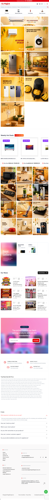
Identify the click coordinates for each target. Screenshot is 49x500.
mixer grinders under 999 (26, 383)
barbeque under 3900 (5, 391)
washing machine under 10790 (30, 386)
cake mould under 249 (15, 394)
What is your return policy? (8, 427)
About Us (5, 454)
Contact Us (5, 455)
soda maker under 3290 (15, 385)
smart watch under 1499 (5, 394)
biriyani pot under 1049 (36, 397)
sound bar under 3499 (27, 397)
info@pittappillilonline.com (28, 457)
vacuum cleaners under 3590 (18, 386)
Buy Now (6, 163)
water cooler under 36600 (36, 396)
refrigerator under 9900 (5, 385)
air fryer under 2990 (14, 391)
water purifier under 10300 (25, 396)
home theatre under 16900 (33, 380)
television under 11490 (37, 382)
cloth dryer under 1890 (5, 399)
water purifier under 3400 (35, 394)
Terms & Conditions (21, 494)
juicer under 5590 (16, 382)
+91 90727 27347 (26, 468)
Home (4, 452)
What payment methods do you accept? (11, 415)
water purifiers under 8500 (16, 388)
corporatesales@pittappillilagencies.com (31, 469)
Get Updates (36, 340)
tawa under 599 (14, 399)
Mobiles (4, 472)
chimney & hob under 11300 (6, 397)
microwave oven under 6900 (15, 383)
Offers (4, 458)
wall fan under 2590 (14, 380)
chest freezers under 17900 (35, 391)
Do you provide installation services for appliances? (14, 438)
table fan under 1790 (5, 380)
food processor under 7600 (24, 391)
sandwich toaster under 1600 (6, 386)
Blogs (4, 460)
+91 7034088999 (28, 0)
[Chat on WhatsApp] (46, 492)
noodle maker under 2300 (17, 397)
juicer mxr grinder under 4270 (26, 382)
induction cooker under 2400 (6, 382)
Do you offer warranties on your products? (12, 430)
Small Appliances (7, 471)
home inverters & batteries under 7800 (34, 389)
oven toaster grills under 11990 (38, 383)
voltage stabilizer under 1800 (26, 385)
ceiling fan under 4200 (24, 394)
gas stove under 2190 (5, 383)
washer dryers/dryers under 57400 (7, 389)
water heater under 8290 (14, 396)
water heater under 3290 (6, 388)
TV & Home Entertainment (9, 469)
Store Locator (6, 457)
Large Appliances (7, 474)
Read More (19, 279)
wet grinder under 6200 (22, 380)
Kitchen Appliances (7, 467)
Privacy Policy (28, 494)
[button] (41, 20)
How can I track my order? (8, 423)
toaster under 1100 (36, 385)
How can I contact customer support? (11, 434)
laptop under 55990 (5, 396)
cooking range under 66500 (20, 389)
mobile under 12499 (26, 388)
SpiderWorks (41, 494)
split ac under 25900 (35, 388)
